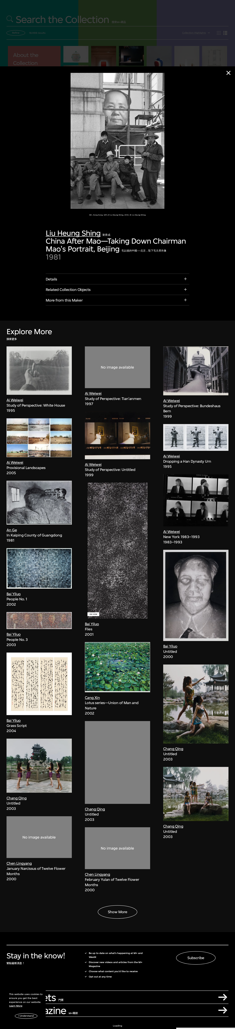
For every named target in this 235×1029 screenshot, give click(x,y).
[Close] (228, 73)
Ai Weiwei (15, 400)
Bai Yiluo (14, 594)
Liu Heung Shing (73, 233)
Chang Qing (17, 798)
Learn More (15, 1005)
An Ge (12, 530)
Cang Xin (92, 697)
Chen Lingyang (19, 863)
